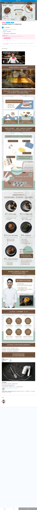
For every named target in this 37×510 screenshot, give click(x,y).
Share (34, 2)
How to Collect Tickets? (7, 38)
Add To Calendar (5, 30)
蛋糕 (4, 40)
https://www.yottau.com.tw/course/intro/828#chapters (11, 388)
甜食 (9, 40)
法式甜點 (7, 40)
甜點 (14, 40)
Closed (28, 508)
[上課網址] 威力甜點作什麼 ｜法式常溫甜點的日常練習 (9, 33)
